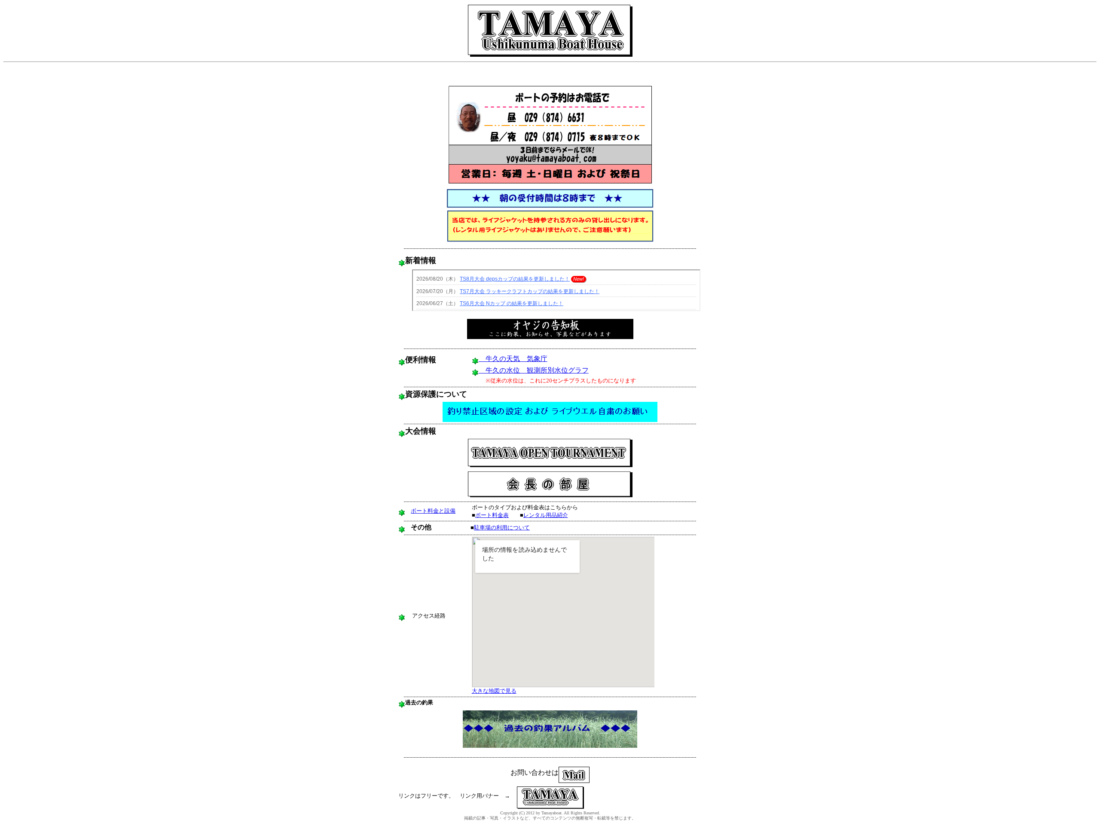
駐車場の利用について (502, 527)
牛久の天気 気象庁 (513, 358)
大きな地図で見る (494, 691)
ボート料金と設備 (433, 511)
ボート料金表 (492, 515)
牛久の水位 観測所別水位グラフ (534, 370)
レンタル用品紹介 (545, 515)
